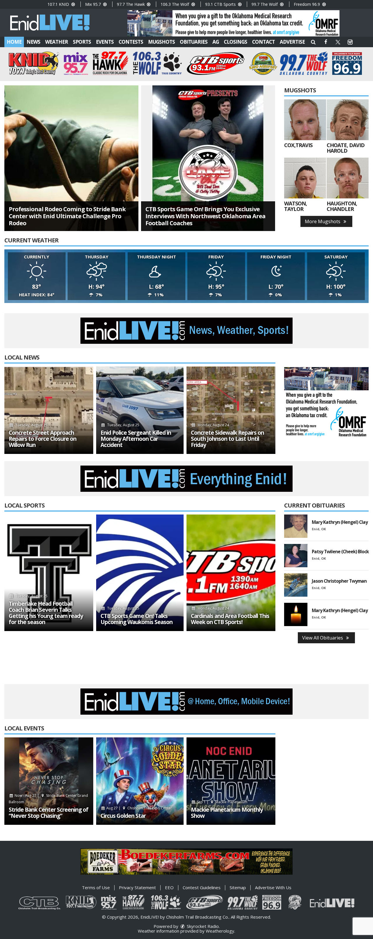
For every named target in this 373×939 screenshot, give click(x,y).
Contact (263, 41)
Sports (82, 41)
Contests (131, 41)
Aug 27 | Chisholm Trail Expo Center (138, 808)
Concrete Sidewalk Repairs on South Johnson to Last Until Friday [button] (227, 439)
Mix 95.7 (93, 4)
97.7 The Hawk (131, 4)
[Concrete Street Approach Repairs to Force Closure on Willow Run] (48, 410)
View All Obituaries (323, 638)
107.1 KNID (58, 4)
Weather (56, 41)
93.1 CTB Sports (221, 4)
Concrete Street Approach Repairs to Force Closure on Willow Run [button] (42, 439)
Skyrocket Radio (202, 926)
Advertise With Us (273, 887)
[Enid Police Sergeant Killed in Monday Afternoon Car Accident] (140, 410)
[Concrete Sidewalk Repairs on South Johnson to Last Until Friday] (230, 410)
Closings (235, 41)
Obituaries (193, 41)
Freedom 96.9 (307, 4)
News (33, 41)
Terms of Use (96, 887)
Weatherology (220, 931)
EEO (169, 887)
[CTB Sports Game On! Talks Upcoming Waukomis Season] (140, 573)
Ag (215, 41)
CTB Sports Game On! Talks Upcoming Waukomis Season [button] (137, 619)
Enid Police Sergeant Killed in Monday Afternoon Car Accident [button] (136, 439)
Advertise (292, 41)
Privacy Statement (137, 887)
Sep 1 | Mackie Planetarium (221, 801)
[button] (313, 41)
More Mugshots (323, 221)
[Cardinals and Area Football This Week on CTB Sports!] (230, 573)
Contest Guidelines (202, 887)
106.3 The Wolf (175, 4)
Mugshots (161, 41)
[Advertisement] (233, 23)
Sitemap (238, 887)
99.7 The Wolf (265, 4)
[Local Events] (48, 781)
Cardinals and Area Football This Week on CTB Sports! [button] (230, 619)
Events (105, 41)
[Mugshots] (305, 119)
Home (14, 41)
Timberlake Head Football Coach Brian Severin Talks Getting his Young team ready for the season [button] (46, 613)
